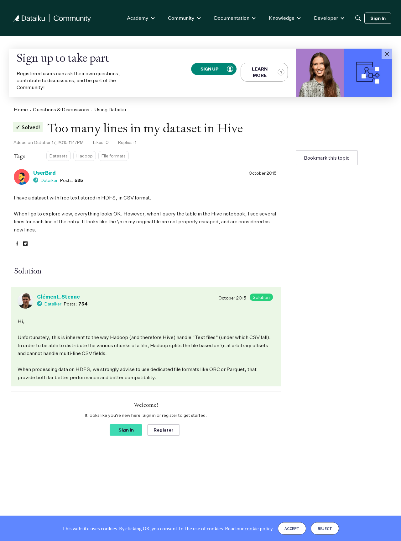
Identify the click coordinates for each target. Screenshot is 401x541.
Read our (248, 528)
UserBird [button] (44, 173)
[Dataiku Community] (52, 18)
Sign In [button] (126, 429)
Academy (137, 18)
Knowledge (281, 18)
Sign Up (209, 68)
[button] (387, 54)
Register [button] (164, 429)
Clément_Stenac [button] (58, 297)
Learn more (260, 72)
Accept (291, 528)
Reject (325, 528)
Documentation (231, 18)
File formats (114, 155)
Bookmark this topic (327, 158)
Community (181, 18)
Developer (326, 18)
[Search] (358, 18)
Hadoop (84, 155)
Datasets (58, 155)
